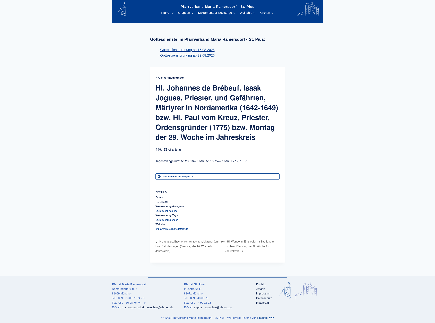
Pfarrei (165, 12)
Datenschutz (264, 298)
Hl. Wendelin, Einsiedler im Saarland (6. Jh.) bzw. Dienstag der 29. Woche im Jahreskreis (250, 246)
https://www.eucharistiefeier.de (171, 228)
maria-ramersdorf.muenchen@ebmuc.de (147, 307)
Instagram (262, 302)
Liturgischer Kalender (166, 210)
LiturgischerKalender (166, 219)
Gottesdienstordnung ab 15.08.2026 (187, 50)
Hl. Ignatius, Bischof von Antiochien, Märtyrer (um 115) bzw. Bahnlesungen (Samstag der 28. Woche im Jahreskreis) (190, 246)
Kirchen (265, 12)
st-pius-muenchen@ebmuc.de (213, 307)
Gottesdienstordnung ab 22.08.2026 (187, 55)
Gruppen (184, 12)
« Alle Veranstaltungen (170, 77)
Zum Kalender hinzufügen (176, 176)
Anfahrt (260, 289)
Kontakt (261, 284)
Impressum (263, 293)
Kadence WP (265, 317)
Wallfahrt (246, 12)
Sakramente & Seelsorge (215, 12)
